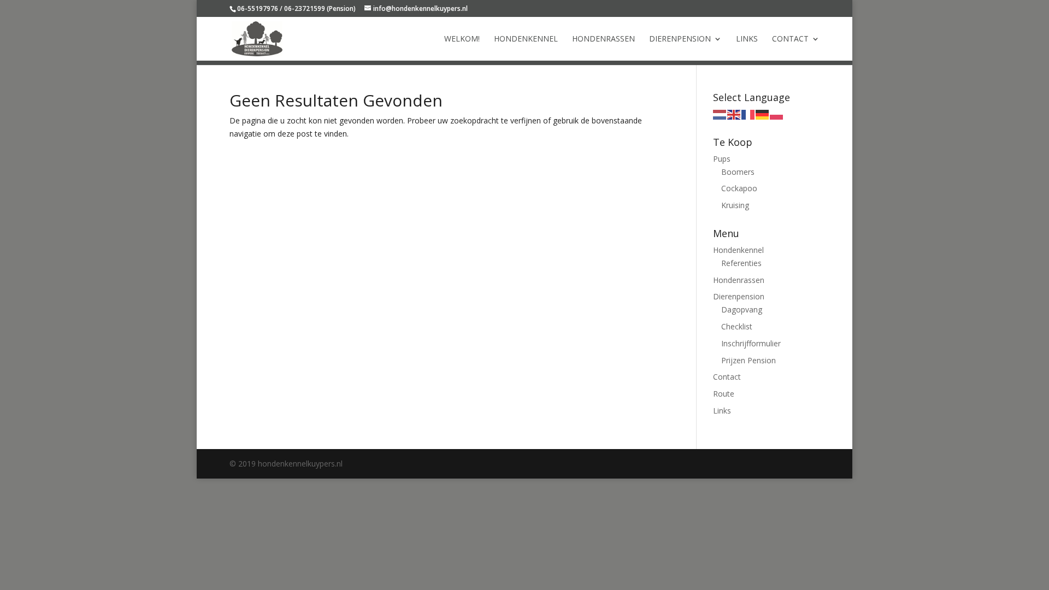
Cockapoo (739, 188)
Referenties (741, 263)
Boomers (738, 172)
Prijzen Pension (748, 360)
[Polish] (777, 114)
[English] (734, 114)
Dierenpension (680, 39)
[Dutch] (720, 114)
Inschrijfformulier (751, 343)
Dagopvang (741, 309)
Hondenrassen (603, 39)
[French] (748, 114)
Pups (721, 159)
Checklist (736, 326)
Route (723, 393)
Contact (790, 39)
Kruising (735, 205)
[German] (763, 114)
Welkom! (462, 39)
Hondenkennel (526, 39)
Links (747, 39)
